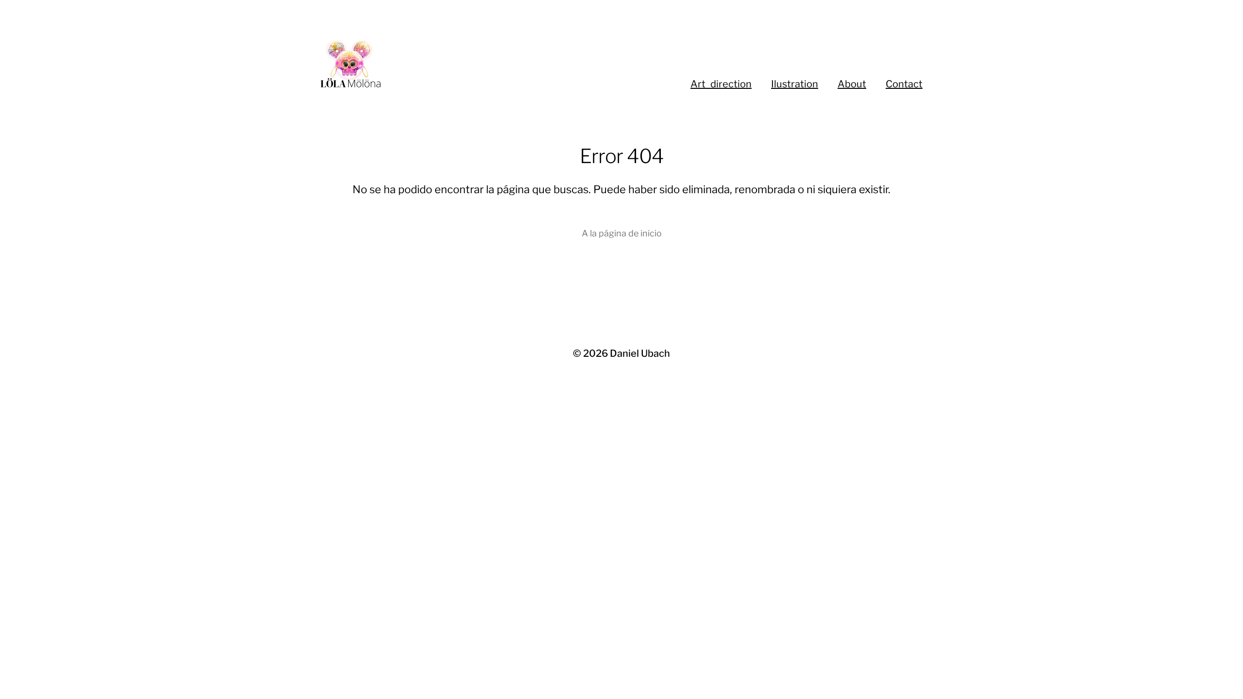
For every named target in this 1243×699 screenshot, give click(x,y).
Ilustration (794, 84)
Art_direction (721, 84)
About (852, 84)
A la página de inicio (622, 233)
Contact (904, 84)
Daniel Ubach (640, 353)
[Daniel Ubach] (446, 63)
